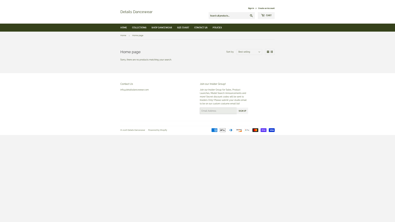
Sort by (230, 52)
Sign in (251, 8)
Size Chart (183, 27)
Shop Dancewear (162, 27)
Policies (217, 27)
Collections (139, 27)
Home (123, 27)
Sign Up (242, 111)
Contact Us (201, 27)
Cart (269, 15)
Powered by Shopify (157, 130)
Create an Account (266, 8)
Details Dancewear (136, 12)
